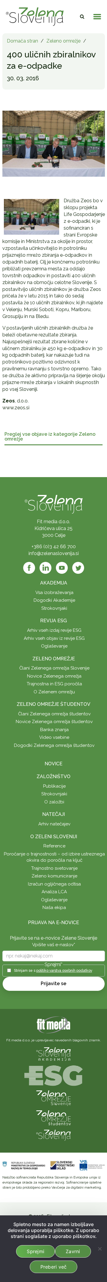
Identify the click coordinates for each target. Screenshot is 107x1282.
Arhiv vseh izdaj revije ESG (54, 630)
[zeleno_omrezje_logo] (53, 1098)
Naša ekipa (54, 907)
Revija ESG (53, 620)
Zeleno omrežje (63, 41)
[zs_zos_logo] (53, 1117)
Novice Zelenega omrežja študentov (54, 721)
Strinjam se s (53, 970)
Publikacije (54, 786)
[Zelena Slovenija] (35, 16)
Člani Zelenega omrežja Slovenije (54, 668)
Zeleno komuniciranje (54, 876)
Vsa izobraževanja (54, 592)
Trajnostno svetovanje (54, 868)
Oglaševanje (54, 646)
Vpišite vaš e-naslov (53, 944)
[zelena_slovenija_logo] (53, 1134)
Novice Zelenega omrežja (54, 676)
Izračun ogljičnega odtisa (54, 884)
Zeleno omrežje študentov (53, 704)
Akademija (53, 583)
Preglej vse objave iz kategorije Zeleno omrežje (49, 437)
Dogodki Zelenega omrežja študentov (54, 745)
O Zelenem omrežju (54, 692)
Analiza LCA (54, 891)
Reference (54, 846)
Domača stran (22, 41)
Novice (53, 764)
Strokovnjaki (54, 608)
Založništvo (53, 776)
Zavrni (73, 1251)
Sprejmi (35, 1251)
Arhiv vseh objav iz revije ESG (54, 638)
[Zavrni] (100, 1249)
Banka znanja (54, 729)
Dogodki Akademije (54, 600)
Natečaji (53, 814)
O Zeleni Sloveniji (53, 836)
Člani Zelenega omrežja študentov (54, 714)
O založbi (54, 802)
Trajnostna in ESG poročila (54, 684)
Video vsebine (54, 737)
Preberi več (53, 1267)
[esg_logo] (53, 1075)
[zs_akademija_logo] (53, 1054)
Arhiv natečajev (54, 824)
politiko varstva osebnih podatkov (64, 970)
